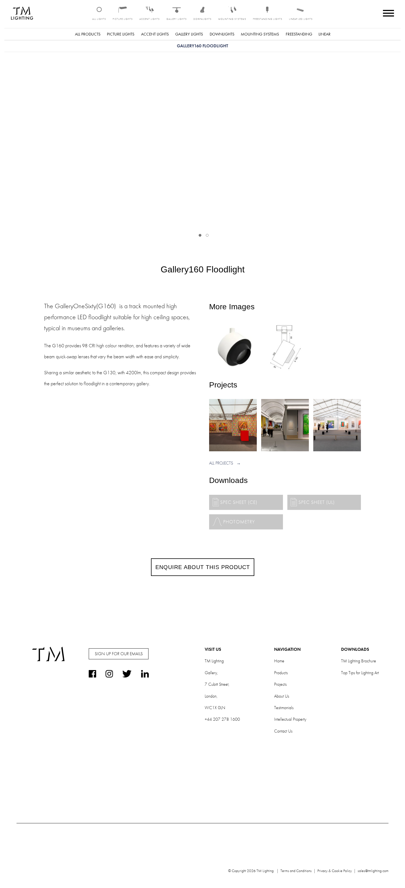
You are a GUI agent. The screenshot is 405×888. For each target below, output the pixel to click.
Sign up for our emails (119, 654)
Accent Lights (155, 34)
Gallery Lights (189, 34)
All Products (88, 34)
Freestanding (299, 34)
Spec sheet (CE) (238, 502)
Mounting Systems (260, 34)
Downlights (222, 34)
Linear (324, 34)
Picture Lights (120, 34)
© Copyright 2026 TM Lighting (251, 870)
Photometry (239, 522)
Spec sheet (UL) (316, 502)
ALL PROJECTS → (225, 463)
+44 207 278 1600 (222, 719)
